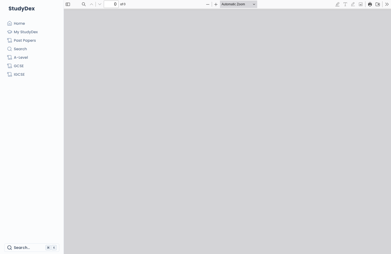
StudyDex (22, 8)
